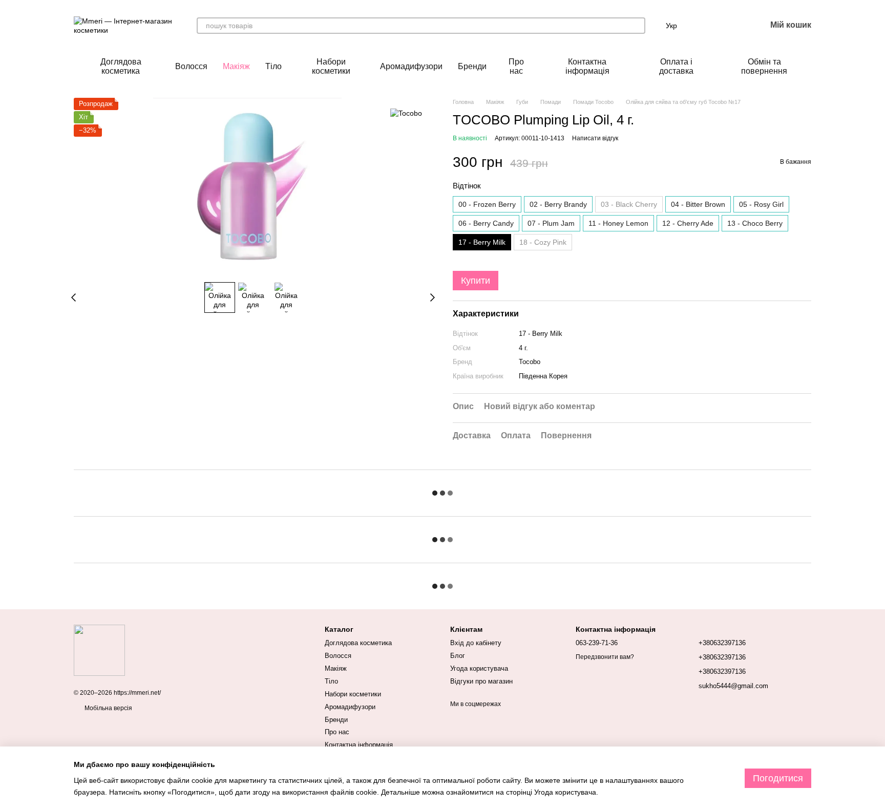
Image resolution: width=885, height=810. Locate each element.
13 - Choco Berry (755, 223)
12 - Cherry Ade (687, 223)
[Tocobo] (406, 112)
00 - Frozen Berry (487, 204)
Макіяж (236, 66)
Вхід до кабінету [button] (475, 643)
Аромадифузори (411, 66)
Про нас (516, 66)
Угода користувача (479, 668)
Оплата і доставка (676, 66)
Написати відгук (595, 138)
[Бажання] (731, 25)
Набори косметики (331, 66)
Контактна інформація (587, 66)
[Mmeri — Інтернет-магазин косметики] (99, 649)
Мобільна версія (107, 708)
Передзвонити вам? (605, 656)
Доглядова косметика (120, 66)
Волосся (191, 66)
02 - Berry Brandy (558, 204)
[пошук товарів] (637, 25)
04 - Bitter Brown (698, 204)
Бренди (472, 66)
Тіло (273, 66)
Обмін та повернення (764, 66)
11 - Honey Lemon (618, 223)
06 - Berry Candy (486, 223)
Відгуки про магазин (481, 681)
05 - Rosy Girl (761, 204)
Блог (457, 655)
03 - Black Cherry (629, 204)
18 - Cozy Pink (542, 242)
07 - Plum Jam (551, 223)
